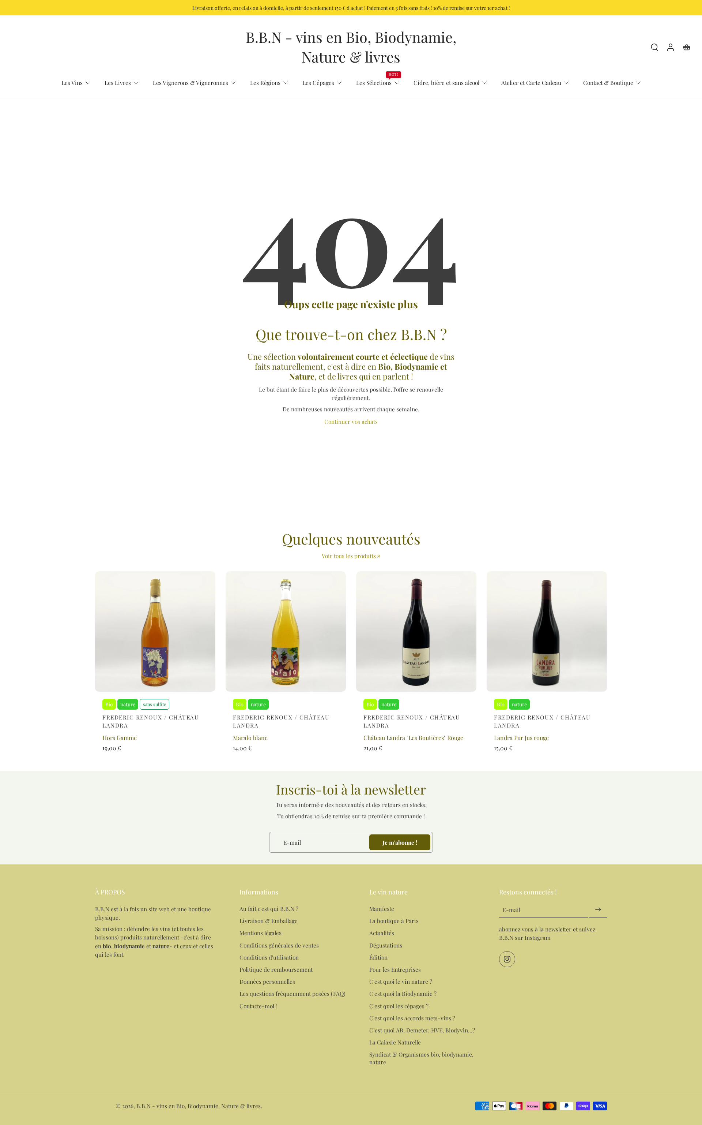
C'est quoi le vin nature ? (400, 982)
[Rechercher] (654, 47)
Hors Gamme (119, 737)
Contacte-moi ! (258, 1006)
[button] (156, 892)
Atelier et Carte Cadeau (531, 82)
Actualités (381, 933)
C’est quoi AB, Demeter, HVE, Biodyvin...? (422, 1030)
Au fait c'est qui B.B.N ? (268, 909)
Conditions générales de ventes (279, 945)
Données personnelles (267, 982)
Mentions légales (260, 933)
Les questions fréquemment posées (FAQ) (292, 994)
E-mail (511, 910)
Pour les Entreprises (395, 969)
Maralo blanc (250, 737)
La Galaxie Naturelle (395, 1042)
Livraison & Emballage (268, 921)
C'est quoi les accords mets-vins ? (412, 1018)
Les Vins (72, 82)
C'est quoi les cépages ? (399, 1006)
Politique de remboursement (276, 969)
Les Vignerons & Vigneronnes (190, 82)
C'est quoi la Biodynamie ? (403, 994)
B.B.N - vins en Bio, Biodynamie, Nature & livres (198, 1106)
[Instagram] (507, 960)
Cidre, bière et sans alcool (446, 82)
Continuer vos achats (351, 421)
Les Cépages (318, 82)
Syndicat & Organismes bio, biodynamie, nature (421, 1058)
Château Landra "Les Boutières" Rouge (413, 737)
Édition (378, 957)
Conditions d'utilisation (269, 957)
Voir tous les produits (349, 556)
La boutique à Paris (394, 921)
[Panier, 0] (687, 47)
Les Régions (265, 82)
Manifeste (381, 909)
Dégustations (385, 945)
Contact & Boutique (608, 82)
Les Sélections (374, 82)
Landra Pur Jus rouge (521, 737)
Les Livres (118, 82)
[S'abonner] (598, 910)
